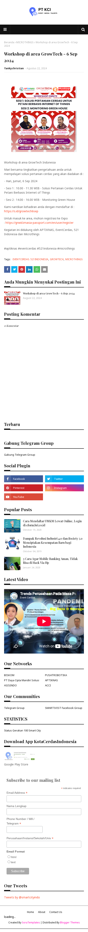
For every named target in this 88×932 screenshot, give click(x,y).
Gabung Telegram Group (19, 454)
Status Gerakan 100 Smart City (22, 730)
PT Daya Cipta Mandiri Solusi (21, 680)
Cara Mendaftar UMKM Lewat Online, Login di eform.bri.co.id (52, 523)
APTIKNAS (51, 680)
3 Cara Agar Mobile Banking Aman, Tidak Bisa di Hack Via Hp (50, 561)
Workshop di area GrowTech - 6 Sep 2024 (48, 293)
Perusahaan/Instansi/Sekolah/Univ (30, 838)
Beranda (9, 42)
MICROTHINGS (25, 42)
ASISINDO (10, 685)
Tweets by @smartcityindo (22, 897)
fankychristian (14, 68)
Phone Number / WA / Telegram (20, 821)
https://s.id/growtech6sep (21, 211)
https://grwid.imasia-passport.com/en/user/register (39, 223)
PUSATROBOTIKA (56, 675)
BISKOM (9, 675)
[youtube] (23, 496)
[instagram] (64, 487)
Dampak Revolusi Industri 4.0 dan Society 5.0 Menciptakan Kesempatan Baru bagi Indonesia (52, 542)
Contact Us (55, 912)
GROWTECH (57, 259)
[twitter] (64, 478)
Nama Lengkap (16, 806)
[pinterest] (23, 487)
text (13, 862)
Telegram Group (14, 708)
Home (30, 912)
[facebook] (23, 478)
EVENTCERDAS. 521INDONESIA (30, 259)
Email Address (17, 793)
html (13, 857)
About (41, 912)
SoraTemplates (31, 922)
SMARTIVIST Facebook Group (63, 708)
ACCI (48, 685)
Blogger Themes (70, 922)
